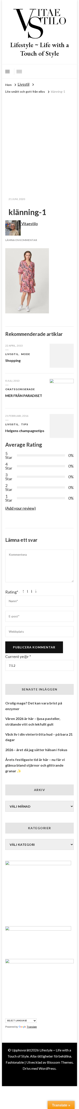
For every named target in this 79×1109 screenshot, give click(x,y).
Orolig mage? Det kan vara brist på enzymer (33, 706)
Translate (32, 1026)
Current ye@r (18, 656)
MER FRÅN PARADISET (23, 395)
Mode (25, 354)
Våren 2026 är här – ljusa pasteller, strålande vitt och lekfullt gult (32, 721)
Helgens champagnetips (24, 431)
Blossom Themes (60, 1062)
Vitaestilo (29, 223)
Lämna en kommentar (21, 240)
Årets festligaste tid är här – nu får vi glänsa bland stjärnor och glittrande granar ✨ (35, 765)
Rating (11, 592)
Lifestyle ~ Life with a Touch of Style (39, 49)
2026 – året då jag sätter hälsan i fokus (36, 750)
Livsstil (23, 84)
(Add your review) (20, 508)
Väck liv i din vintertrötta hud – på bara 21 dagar (39, 737)
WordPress (47, 1068)
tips (24, 424)
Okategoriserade (20, 389)
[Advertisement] (39, 136)
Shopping (13, 360)
